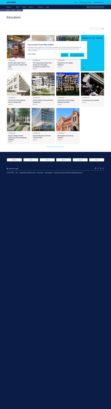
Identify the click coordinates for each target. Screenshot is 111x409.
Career (47, 7)
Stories (24, 7)
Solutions (9, 7)
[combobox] (95, 7)
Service (17, 7)
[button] (12, 7)
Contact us (40, 7)
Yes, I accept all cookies (77, 55)
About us (31, 7)
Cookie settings (32, 54)
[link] (75, 2)
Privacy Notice (34, 50)
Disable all (64, 55)
